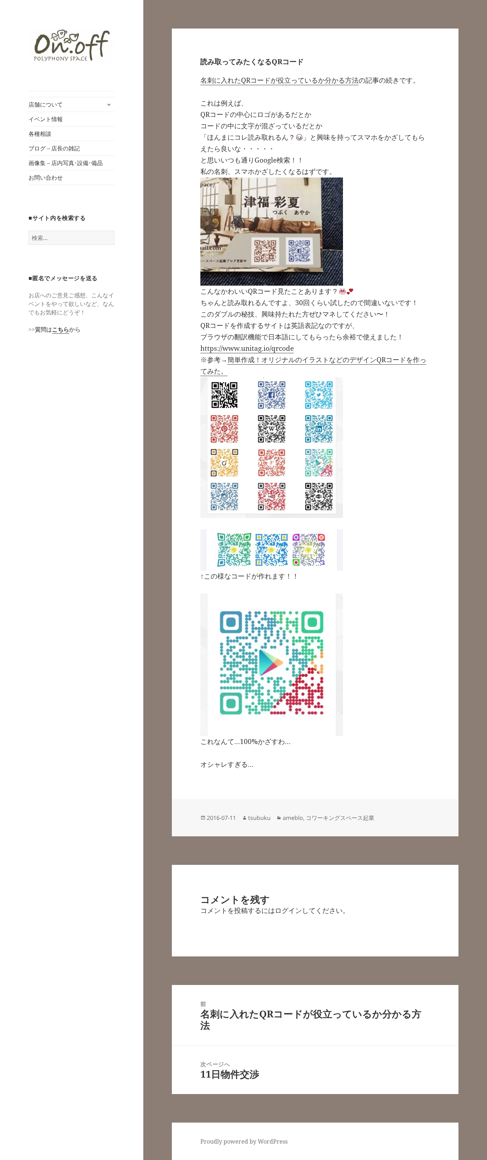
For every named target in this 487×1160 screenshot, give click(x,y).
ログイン (288, 910)
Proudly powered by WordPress (244, 1141)
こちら (60, 329)
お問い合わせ (46, 177)
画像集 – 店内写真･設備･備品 (66, 163)
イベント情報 (46, 119)
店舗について (46, 104)
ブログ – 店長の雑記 (54, 148)
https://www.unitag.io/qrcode (247, 348)
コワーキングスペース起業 (340, 818)
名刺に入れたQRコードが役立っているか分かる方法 (279, 80)
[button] (71, 45)
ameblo (293, 818)
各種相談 (40, 134)
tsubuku (259, 818)
